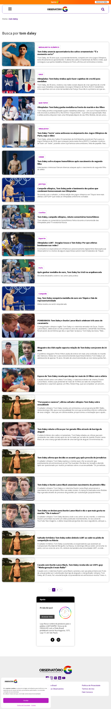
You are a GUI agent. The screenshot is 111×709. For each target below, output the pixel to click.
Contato (33, 705)
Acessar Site (47, 617)
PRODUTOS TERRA (101, 2)
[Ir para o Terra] (55, 2)
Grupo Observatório (55, 689)
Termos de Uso (88, 689)
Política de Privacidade (23, 705)
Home (4, 19)
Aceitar (25, 700)
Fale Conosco (87, 692)
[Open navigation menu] (10, 9)
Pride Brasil (52, 685)
